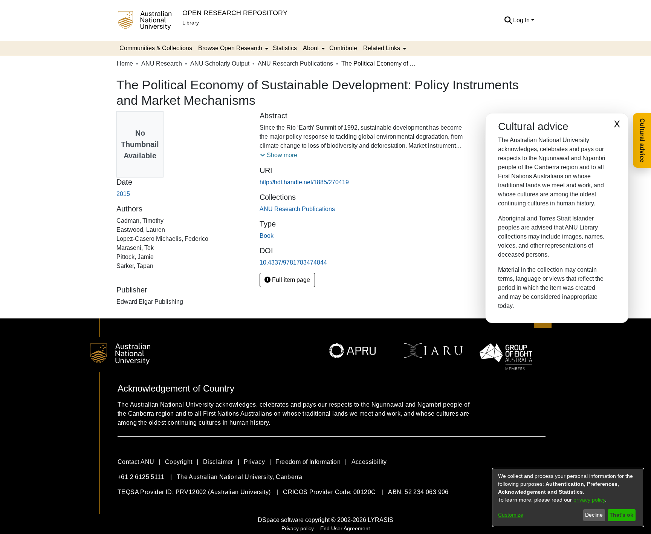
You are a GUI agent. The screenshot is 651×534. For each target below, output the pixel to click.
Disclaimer (218, 462)
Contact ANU (136, 462)
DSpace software (281, 520)
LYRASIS (380, 520)
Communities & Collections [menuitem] (155, 48)
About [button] (311, 48)
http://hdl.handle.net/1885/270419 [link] (304, 182)
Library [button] (190, 23)
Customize (510, 515)
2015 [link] (123, 194)
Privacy (254, 462)
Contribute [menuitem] (343, 48)
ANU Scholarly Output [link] (219, 63)
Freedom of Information (308, 462)
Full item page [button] (290, 280)
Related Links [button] (381, 48)
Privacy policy (297, 528)
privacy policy (589, 500)
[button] (508, 20)
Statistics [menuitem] (285, 48)
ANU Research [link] (161, 63)
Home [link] (125, 63)
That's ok (621, 515)
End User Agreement (345, 528)
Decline (594, 515)
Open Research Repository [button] (234, 13)
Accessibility (369, 462)
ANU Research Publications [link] (295, 63)
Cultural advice (642, 140)
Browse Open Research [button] (230, 48)
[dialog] (568, 497)
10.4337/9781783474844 (293, 262)
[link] (297, 209)
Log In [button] (522, 20)
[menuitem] (232, 48)
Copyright (179, 462)
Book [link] (267, 236)
